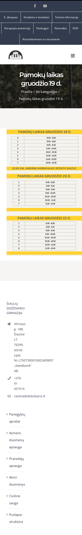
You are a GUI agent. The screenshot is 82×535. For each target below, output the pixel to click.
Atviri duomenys (16, 480)
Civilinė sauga (14, 499)
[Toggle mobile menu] (73, 55)
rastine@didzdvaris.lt (19, 396)
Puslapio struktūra (16, 518)
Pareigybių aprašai (16, 417)
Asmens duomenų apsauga (16, 440)
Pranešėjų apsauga (16, 462)
